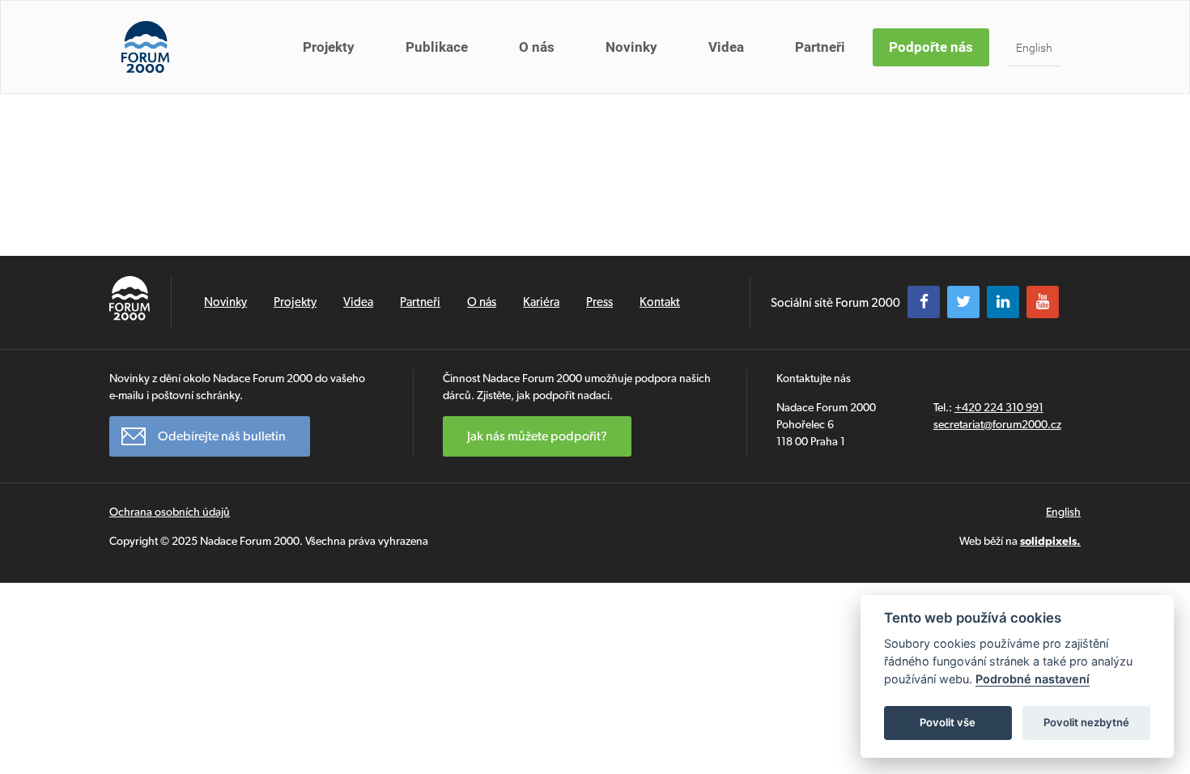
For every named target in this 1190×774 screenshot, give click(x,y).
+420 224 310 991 (998, 407)
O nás (537, 47)
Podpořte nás (931, 47)
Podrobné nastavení (1032, 679)
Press (599, 302)
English (1034, 47)
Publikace (437, 47)
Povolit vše (947, 722)
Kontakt (660, 302)
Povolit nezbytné (1086, 722)
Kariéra (541, 302)
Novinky (631, 47)
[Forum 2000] (145, 47)
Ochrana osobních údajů (169, 511)
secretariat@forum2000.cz (997, 424)
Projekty (329, 47)
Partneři (820, 47)
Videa (726, 47)
